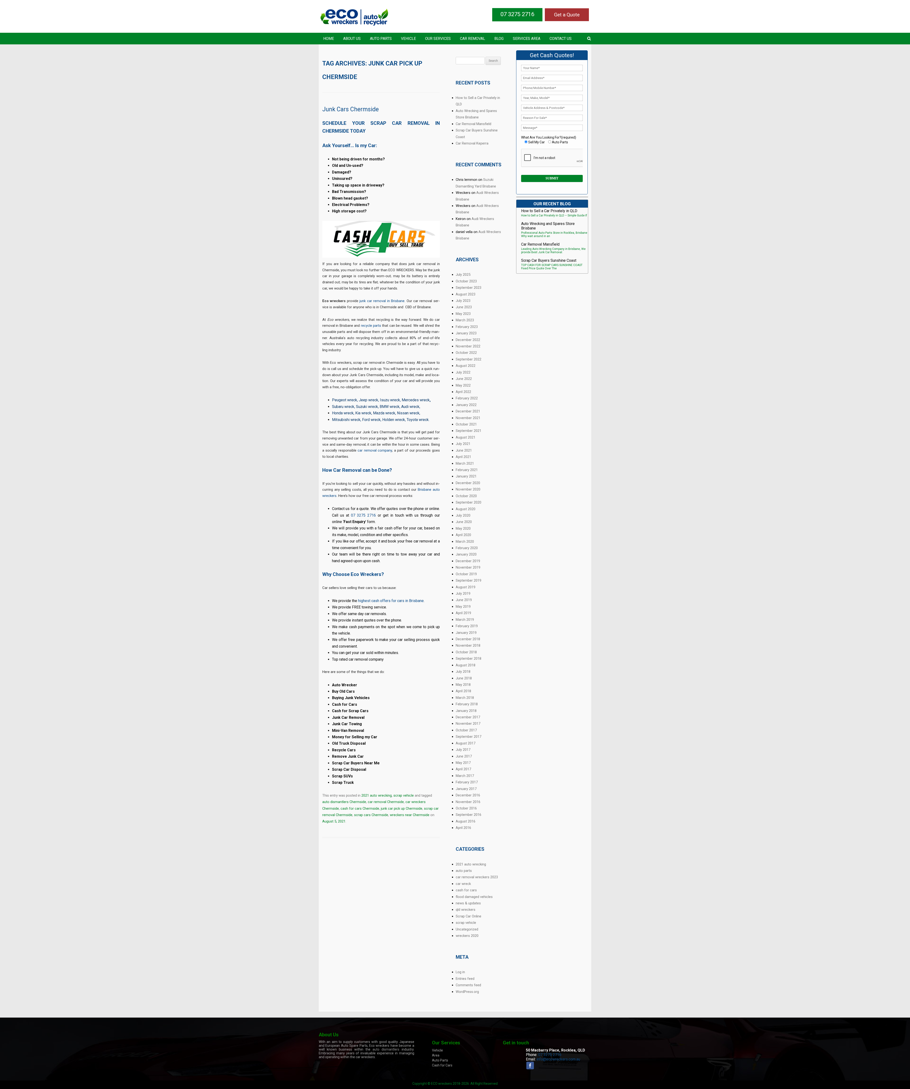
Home (328, 38)
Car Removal (472, 38)
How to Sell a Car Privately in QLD (549, 211)
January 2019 (466, 633)
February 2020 (467, 548)
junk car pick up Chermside (401, 808)
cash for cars (466, 890)
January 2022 (466, 405)
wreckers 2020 (467, 936)
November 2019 (468, 567)
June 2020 (464, 522)
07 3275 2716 (517, 14)
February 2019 (467, 626)
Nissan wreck (408, 413)
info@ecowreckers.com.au (558, 1059)
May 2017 (463, 763)
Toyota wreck (418, 419)
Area (435, 1055)
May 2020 (463, 528)
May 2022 (463, 385)
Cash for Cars (442, 1065)
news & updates (468, 903)
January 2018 (466, 711)
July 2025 (463, 274)
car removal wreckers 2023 (477, 877)
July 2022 (463, 372)
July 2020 (463, 515)
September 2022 (468, 359)
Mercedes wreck (416, 400)
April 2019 (463, 613)
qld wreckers (465, 909)
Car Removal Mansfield (473, 124)
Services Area (526, 38)
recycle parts (371, 325)
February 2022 (467, 398)
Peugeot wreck (344, 400)
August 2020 (465, 509)
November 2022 (468, 346)
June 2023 (464, 307)
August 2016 (465, 821)
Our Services (438, 38)
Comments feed (468, 985)
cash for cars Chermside (360, 808)
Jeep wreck (368, 400)
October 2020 (466, 496)
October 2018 (466, 652)
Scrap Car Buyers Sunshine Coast (548, 260)
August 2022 (465, 366)
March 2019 (465, 619)
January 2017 (466, 789)
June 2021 (464, 450)
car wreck (463, 884)
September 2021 (468, 431)
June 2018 (464, 678)
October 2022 (466, 353)
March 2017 (465, 776)
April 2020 (463, 535)
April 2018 (463, 691)
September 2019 (468, 580)
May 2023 (463, 314)
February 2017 (467, 782)
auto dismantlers (386, 1049)
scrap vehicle (403, 795)
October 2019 (466, 574)
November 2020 (468, 489)
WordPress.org (467, 992)
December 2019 (468, 561)
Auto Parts (381, 38)
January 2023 (466, 333)
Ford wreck (371, 419)
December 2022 (468, 340)
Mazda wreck (384, 413)
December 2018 (468, 639)
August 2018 (465, 665)
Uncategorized (467, 929)
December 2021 (468, 411)
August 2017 (465, 743)
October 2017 (466, 730)
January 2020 (466, 554)
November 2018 (468, 645)
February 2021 (467, 470)
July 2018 (463, 671)
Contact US (561, 38)
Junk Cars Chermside (350, 109)
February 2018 (467, 704)
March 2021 (465, 463)
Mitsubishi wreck (346, 419)
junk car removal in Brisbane (382, 301)
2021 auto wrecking (376, 795)
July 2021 (463, 444)
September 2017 (468, 736)
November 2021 (468, 418)
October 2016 (466, 808)
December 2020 (468, 483)
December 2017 (468, 717)
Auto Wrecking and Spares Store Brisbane (548, 225)
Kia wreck (363, 413)
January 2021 (466, 476)
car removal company (375, 450)
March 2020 (465, 541)
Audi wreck (410, 406)
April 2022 (463, 392)
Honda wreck (343, 413)
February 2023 (467, 327)
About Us (352, 38)
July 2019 (463, 593)
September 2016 (468, 815)
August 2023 (465, 294)
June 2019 (464, 600)
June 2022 (464, 379)
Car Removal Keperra (472, 143)
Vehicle (408, 38)
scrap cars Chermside (371, 815)
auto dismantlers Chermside (344, 802)
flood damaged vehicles (474, 897)
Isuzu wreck (390, 400)
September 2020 (468, 502)
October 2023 (466, 281)
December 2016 (468, 795)
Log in (460, 972)
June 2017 (464, 756)
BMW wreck (390, 406)
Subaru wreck (343, 406)
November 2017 (468, 723)
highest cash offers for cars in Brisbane (391, 600)
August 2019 (465, 587)
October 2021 (466, 424)
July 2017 (463, 750)
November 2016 (468, 802)
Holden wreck (393, 419)
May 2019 (463, 606)
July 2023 (463, 301)
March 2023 (465, 320)
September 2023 (468, 287)
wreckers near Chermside (409, 815)
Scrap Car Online (468, 916)
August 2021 (465, 437)
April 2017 (463, 769)
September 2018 (468, 658)
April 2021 (463, 457)
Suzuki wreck (367, 406)
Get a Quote (567, 15)
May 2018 (463, 684)
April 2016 (463, 828)
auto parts (464, 871)
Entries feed (465, 979)
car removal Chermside (386, 802)
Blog (499, 38)
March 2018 (465, 698)
